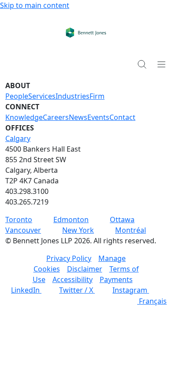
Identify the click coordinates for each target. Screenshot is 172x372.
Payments (116, 279)
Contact (122, 117)
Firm (97, 96)
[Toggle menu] (161, 64)
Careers (56, 117)
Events (98, 117)
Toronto (18, 219)
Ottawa (122, 219)
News (78, 117)
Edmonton (71, 219)
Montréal (130, 230)
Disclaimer (84, 269)
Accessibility (72, 279)
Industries (73, 96)
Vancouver (23, 230)
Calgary (17, 138)
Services (42, 96)
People (16, 96)
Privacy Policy (68, 258)
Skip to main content (34, 5)
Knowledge (24, 117)
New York (78, 230)
